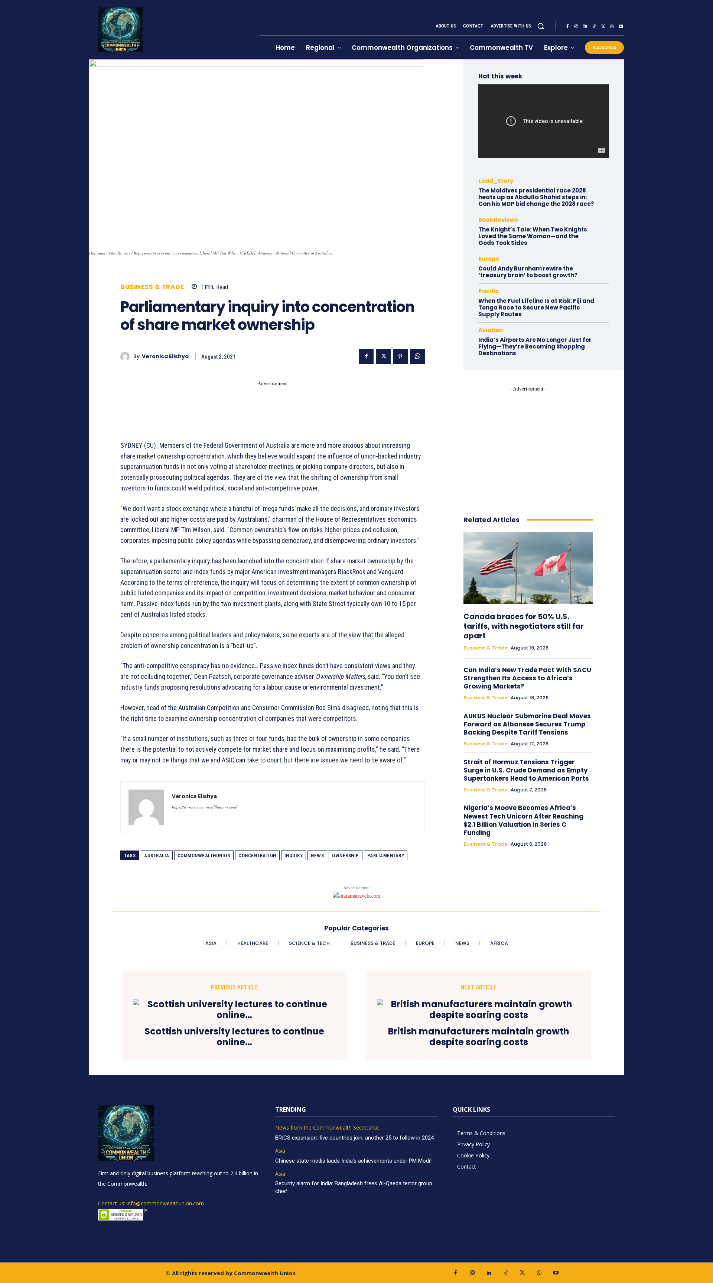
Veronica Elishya (165, 356)
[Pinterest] (400, 356)
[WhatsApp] (612, 26)
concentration (257, 855)
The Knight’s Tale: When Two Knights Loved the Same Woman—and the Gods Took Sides (532, 236)
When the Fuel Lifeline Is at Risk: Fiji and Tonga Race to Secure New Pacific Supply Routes (536, 307)
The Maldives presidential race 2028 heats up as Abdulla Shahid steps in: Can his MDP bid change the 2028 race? (536, 197)
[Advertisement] (255, 404)
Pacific (488, 291)
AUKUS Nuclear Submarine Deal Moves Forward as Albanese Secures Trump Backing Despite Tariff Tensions (527, 724)
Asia (280, 1151)
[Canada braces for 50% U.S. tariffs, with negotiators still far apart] (528, 568)
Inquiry (293, 855)
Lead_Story (495, 181)
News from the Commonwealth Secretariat (327, 1128)
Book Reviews (498, 220)
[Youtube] (620, 26)
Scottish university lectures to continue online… (234, 1037)
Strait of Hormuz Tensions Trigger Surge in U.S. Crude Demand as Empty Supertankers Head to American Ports (526, 770)
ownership (345, 855)
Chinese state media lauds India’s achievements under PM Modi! (354, 1160)
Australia (156, 855)
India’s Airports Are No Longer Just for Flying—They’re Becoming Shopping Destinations (535, 346)
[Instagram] (576, 26)
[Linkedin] (585, 26)
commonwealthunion (204, 855)
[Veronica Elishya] (126, 356)
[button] (541, 26)
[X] (603, 26)
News (317, 855)
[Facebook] (567, 26)
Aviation (490, 330)
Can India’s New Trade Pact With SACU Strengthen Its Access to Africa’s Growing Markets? (527, 678)
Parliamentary (385, 855)
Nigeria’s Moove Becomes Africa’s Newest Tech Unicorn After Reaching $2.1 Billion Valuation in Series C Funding (523, 820)
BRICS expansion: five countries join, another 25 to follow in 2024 (354, 1137)
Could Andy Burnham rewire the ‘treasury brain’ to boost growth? (527, 272)
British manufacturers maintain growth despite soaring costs (478, 1037)
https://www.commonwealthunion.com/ (204, 807)
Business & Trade (152, 287)
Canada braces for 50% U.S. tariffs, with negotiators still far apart (523, 626)
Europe (488, 259)
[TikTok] (594, 26)
